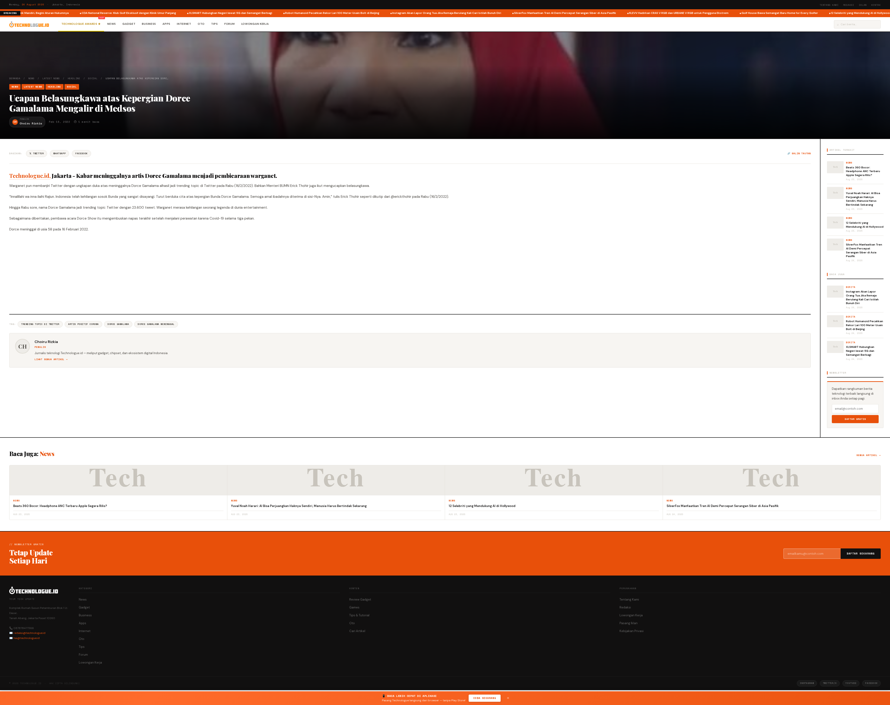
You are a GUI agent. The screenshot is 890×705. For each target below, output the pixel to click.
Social (93, 78)
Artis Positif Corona (83, 324)
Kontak (876, 5)
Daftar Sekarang (861, 553)
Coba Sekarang (484, 698)
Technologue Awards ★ (81, 24)
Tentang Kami (829, 5)
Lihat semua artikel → (51, 359)
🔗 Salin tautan (799, 153)
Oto (201, 24)
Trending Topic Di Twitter (40, 324)
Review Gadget (360, 599)
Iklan (863, 5)
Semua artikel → (868, 455)
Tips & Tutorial (359, 615)
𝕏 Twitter (36, 153)
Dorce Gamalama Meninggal (156, 324)
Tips (214, 24)
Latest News (51, 78)
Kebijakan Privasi (632, 631)
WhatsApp (59, 153)
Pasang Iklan (629, 623)
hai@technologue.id (26, 638)
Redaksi (848, 5)
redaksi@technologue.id (29, 633)
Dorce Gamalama (118, 324)
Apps (166, 24)
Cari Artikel (357, 631)
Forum (229, 24)
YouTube (851, 683)
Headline (74, 78)
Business (149, 24)
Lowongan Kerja (255, 24)
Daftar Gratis (855, 419)
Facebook (81, 153)
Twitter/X (830, 683)
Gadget (128, 24)
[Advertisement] (410, 272)
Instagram (807, 683)
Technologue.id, (30, 175)
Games (354, 607)
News (111, 24)
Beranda (14, 78)
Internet (184, 24)
